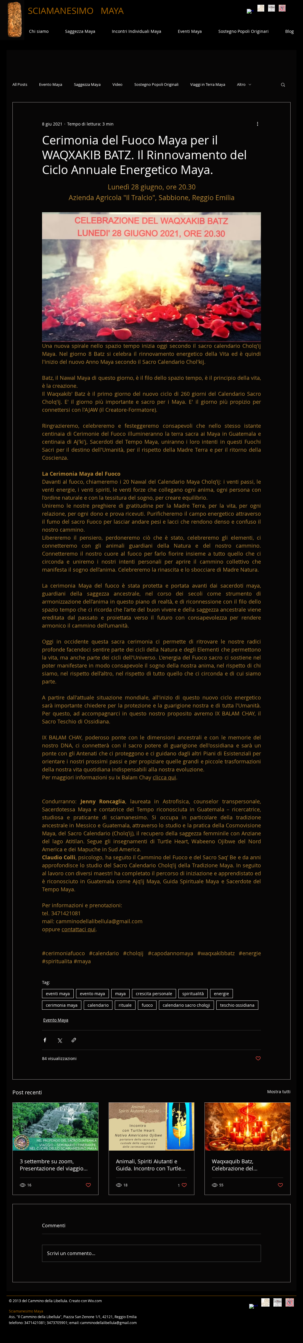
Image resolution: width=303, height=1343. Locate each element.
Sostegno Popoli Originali (156, 84)
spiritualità (193, 993)
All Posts (19, 84)
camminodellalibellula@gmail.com (108, 1322)
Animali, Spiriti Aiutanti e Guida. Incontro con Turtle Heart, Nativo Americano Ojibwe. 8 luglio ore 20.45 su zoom (151, 1165)
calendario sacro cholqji (186, 1005)
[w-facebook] (250, 12)
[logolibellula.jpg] (271, 8)
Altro (241, 84)
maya (120, 993)
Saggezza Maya (87, 84)
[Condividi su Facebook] (45, 1040)
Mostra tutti (279, 1091)
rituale (125, 1005)
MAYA (112, 11)
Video (117, 84)
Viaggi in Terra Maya (207, 84)
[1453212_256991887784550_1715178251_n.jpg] (282, 8)
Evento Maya (50, 84)
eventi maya (58, 993)
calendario (98, 1005)
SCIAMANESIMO (62, 11)
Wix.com (95, 1300)
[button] (283, 84)
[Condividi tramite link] (74, 1040)
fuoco (147, 1005)
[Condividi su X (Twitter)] (59, 1040)
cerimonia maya (62, 1005)
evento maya (92, 993)
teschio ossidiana (237, 1005)
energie (221, 993)
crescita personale (154, 993)
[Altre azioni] (257, 123)
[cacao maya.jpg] (260, 8)
